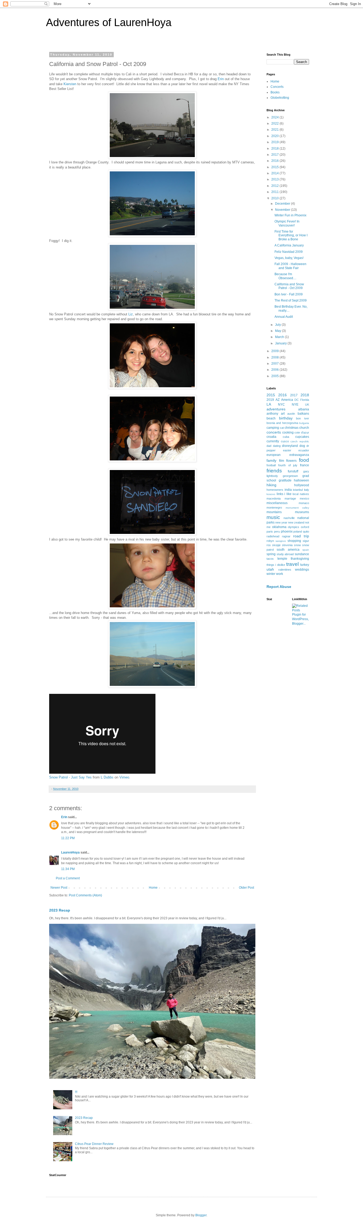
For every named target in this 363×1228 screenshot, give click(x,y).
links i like (284, 494)
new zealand (296, 522)
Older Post (246, 887)
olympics (293, 527)
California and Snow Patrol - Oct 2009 (289, 286)
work (279, 574)
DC (296, 399)
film (281, 461)
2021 (275, 129)
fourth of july (288, 465)
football (271, 465)
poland (297, 531)
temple (282, 559)
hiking (271, 485)
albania (303, 409)
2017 (275, 154)
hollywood (301, 485)
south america (288, 549)
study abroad (285, 554)
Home (153, 887)
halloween (301, 480)
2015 (275, 167)
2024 (275, 117)
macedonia (274, 498)
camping (273, 428)
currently (273, 441)
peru (277, 531)
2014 (275, 173)
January (281, 343)
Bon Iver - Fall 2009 (289, 294)
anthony (272, 413)
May (278, 331)
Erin (221, 79)
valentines (284, 569)
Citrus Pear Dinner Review (94, 1144)
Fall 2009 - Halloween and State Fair (290, 266)
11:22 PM (68, 838)
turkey (304, 565)
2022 (275, 123)
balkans (303, 413)
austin (291, 413)
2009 (275, 351)
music (273, 517)
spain (305, 549)
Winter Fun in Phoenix (290, 215)
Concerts (277, 87)
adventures (276, 409)
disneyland (290, 446)
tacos (270, 558)
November (283, 210)
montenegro (274, 507)
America (287, 400)
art (283, 413)
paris (270, 531)
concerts (274, 432)
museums (302, 512)
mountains (274, 512)
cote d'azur (301, 432)
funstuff (293, 471)
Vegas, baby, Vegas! (289, 258)
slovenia (287, 545)
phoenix (287, 531)
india (288, 490)
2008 (275, 357)
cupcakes (302, 437)
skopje (276, 545)
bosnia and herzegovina (282, 423)
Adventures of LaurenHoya (108, 22)
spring (271, 554)
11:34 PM (68, 869)
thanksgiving (300, 559)
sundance (302, 554)
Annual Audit (284, 317)
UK (307, 404)
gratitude (285, 480)
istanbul (298, 489)
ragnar (286, 536)
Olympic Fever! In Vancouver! (287, 223)
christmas (291, 428)
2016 (275, 161)
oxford (305, 527)
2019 (275, 142)
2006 (275, 370)
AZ (278, 400)
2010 (275, 198)
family (271, 460)
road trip (301, 536)
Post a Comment (68, 878)
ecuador (303, 450)
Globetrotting (280, 98)
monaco (304, 503)
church (304, 428)
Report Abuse (279, 586)
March (280, 337)
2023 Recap (59, 910)
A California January (289, 245)
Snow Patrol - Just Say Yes (70, 777)
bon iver (302, 418)
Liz (130, 314)
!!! (76, 1092)
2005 (275, 376)
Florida (304, 399)
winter (271, 574)
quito (306, 531)
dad (269, 445)
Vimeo (124, 777)
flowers (291, 461)
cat (282, 427)
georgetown (290, 475)
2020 (275, 136)
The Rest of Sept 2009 (291, 300)
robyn (270, 540)
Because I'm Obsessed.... (285, 276)
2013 (275, 179)
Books (275, 92)
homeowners (275, 489)
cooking (288, 432)
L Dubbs (107, 777)
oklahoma (279, 527)
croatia (271, 437)
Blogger (200, 1215)
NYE (295, 404)
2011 (275, 192)
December (283, 203)
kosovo (271, 494)
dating (277, 445)
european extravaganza (288, 455)
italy (306, 489)
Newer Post (58, 887)
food (304, 460)
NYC (281, 404)
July (278, 325)
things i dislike (276, 564)
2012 (275, 186)
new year (281, 522)
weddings (302, 569)
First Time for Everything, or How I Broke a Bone (291, 235)
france (304, 465)
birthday (286, 418)
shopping (294, 541)
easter (287, 450)
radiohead (273, 536)
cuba (286, 436)
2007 (275, 363)
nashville (289, 518)
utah (270, 569)
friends (274, 470)
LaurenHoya (70, 852)
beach (271, 418)
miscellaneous (277, 503)
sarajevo (281, 540)
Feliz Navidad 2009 (289, 252)
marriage (290, 498)
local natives (301, 494)
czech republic (299, 441)
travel (292, 564)
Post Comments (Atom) (85, 895)
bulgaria (304, 423)
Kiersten (70, 84)
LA (269, 404)
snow (297, 545)
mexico (304, 498)
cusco (285, 441)
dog (302, 446)
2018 (275, 148)
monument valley (297, 507)
